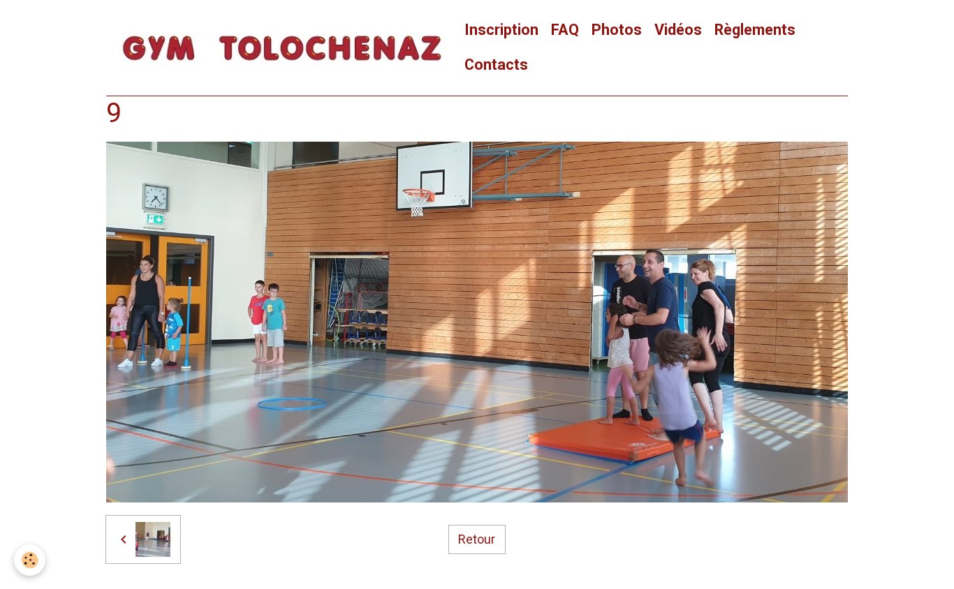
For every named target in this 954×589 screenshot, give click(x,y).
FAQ (565, 29)
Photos (617, 29)
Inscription (501, 29)
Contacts (496, 64)
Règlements (754, 29)
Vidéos (678, 29)
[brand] (282, 48)
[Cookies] (29, 560)
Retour (476, 539)
